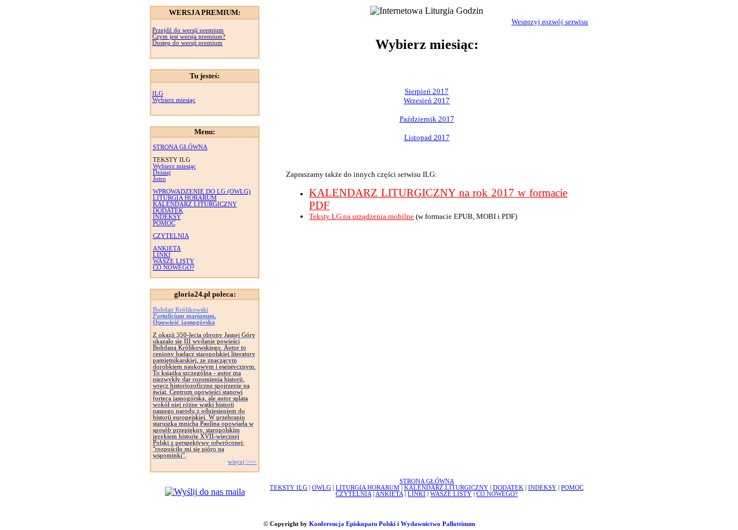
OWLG (321, 487)
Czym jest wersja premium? (188, 36)
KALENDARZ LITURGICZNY (195, 204)
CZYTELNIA (171, 236)
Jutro (159, 179)
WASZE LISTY (173, 261)
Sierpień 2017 (427, 91)
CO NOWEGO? (173, 267)
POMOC (164, 223)
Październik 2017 (427, 119)
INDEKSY (167, 217)
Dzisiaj (162, 172)
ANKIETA (167, 248)
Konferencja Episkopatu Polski (352, 524)
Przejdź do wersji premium (188, 30)
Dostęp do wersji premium (187, 43)
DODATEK (168, 210)
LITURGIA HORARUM (185, 198)
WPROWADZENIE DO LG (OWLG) (202, 191)
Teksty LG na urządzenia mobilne (361, 216)
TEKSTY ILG (288, 487)
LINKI (162, 255)
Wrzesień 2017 (427, 100)
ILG (157, 93)
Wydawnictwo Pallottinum (438, 524)
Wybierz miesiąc (173, 100)
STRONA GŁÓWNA (180, 147)
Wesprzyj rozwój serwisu (549, 21)
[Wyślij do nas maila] (205, 492)
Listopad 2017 (427, 137)
